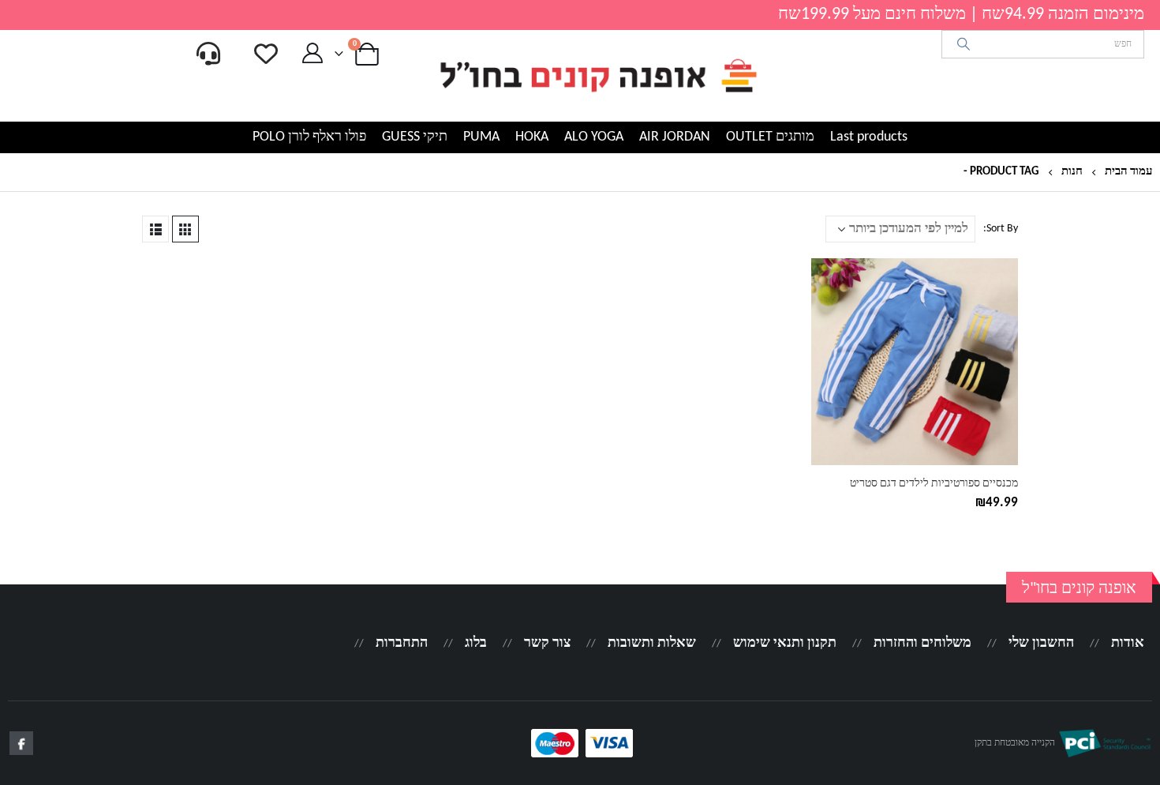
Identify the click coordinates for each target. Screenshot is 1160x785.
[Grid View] (185, 229)
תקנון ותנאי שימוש (784, 643)
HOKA (531, 137)
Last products (868, 137)
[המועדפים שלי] (266, 54)
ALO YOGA (593, 137)
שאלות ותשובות (652, 643)
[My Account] (312, 54)
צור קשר (547, 643)
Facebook (21, 743)
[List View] (155, 229)
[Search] (964, 44)
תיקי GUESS (414, 137)
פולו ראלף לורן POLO (309, 137)
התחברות (402, 643)
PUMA (481, 137)
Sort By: (1000, 228)
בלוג (476, 643)
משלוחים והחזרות (922, 643)
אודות (1127, 643)
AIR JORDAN (674, 137)
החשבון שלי (1041, 643)
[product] (915, 361)
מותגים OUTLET (770, 137)
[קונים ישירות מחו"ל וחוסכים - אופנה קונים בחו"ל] (597, 76)
